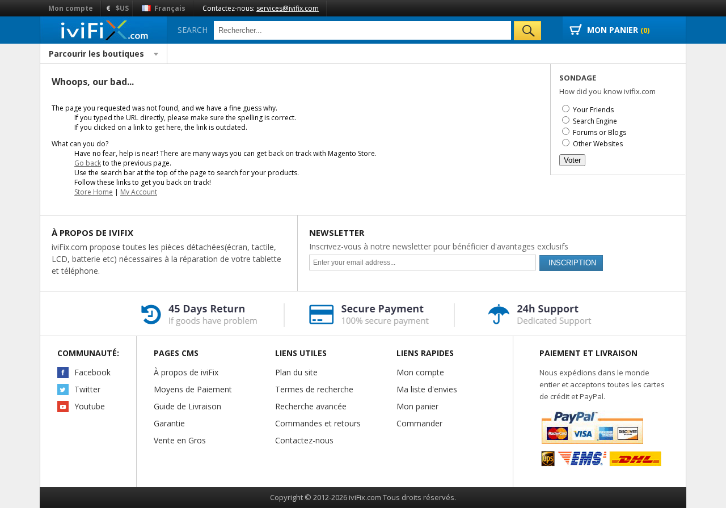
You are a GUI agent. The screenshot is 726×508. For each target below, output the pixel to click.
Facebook (92, 372)
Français (169, 8)
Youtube (89, 406)
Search (193, 29)
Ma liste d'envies (426, 389)
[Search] (527, 30)
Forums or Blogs (599, 132)
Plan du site (296, 372)
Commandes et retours (318, 423)
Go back (87, 163)
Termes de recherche (314, 389)
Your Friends (593, 110)
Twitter (87, 389)
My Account (138, 192)
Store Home (93, 192)
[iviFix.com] (103, 29)
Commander (419, 423)
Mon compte (70, 8)
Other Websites (598, 144)
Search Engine (595, 121)
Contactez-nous (304, 440)
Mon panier (417, 406)
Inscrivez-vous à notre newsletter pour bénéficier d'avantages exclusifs (438, 246)
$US (122, 8)
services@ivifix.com (287, 8)
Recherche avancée (311, 406)
